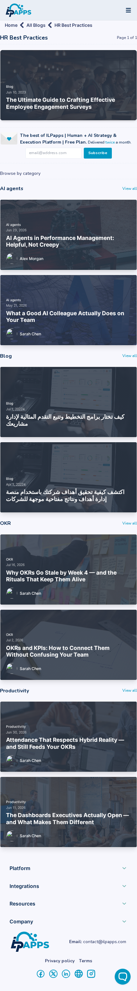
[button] (68, 870)
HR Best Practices (73, 25)
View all (129, 188)
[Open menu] (128, 10)
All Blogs (36, 25)
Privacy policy (60, 961)
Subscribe (97, 152)
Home (11, 25)
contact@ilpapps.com (104, 942)
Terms (85, 961)
